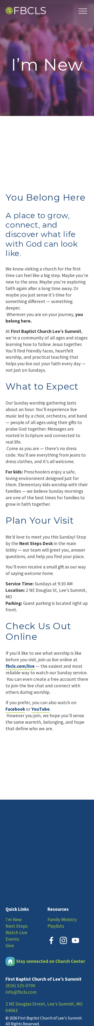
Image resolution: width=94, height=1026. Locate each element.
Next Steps (16, 926)
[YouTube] (75, 940)
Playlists (55, 926)
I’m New (14, 919)
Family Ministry (62, 919)
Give (10, 945)
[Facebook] (51, 940)
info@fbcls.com (21, 992)
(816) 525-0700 (20, 985)
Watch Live (16, 932)
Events (12, 939)
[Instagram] (63, 940)
